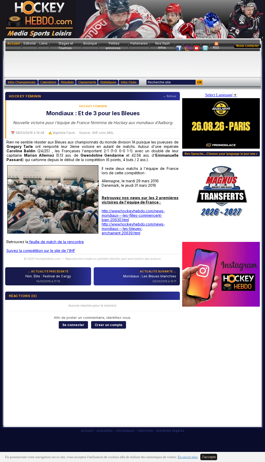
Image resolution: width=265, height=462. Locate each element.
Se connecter (73, 325)
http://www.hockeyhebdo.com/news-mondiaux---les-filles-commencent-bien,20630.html (133, 215)
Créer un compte (108, 325)
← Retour (169, 96)
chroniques (125, 430)
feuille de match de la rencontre (56, 242)
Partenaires (139, 43)
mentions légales (170, 430)
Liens (43, 43)
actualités (104, 430)
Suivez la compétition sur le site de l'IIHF (40, 250)
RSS (216, 47)
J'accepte (209, 457)
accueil (87, 430)
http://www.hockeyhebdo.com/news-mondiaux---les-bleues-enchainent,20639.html (133, 228)
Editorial (30, 43)
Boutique (90, 43)
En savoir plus (188, 457)
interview (145, 430)
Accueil (13, 43)
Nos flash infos (162, 45)
